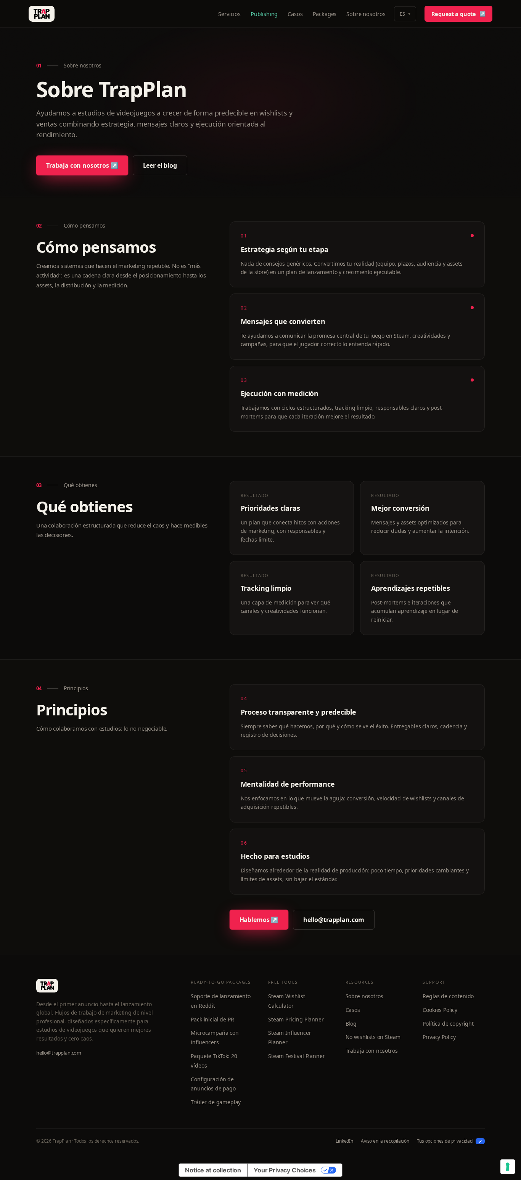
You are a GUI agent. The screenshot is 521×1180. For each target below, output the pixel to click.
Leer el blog (160, 165)
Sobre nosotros (366, 14)
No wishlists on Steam (373, 1037)
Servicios (229, 14)
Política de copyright (448, 1023)
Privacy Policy (439, 1037)
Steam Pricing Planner (296, 1019)
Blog (351, 1023)
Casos (295, 14)
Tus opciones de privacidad (449, 1141)
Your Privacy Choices (285, 1170)
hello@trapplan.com (333, 919)
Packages (325, 14)
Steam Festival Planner (296, 1056)
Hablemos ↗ (259, 919)
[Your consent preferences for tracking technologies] (507, 1166)
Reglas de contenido (448, 996)
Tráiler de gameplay (216, 1102)
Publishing (264, 14)
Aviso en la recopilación (385, 1141)
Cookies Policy (440, 1009)
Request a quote (458, 14)
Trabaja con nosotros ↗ (82, 165)
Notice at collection (213, 1170)
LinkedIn (344, 1141)
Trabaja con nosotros (372, 1050)
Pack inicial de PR (212, 1019)
